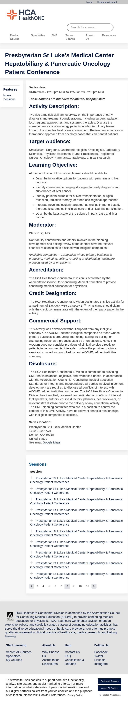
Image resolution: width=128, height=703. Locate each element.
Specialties (38, 35)
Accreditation (51, 660)
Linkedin (100, 660)
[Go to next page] (94, 586)
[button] (109, 695)
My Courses (14, 660)
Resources (109, 35)
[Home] (32, 14)
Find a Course (14, 37)
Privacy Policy (75, 695)
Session (36, 471)
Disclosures (50, 664)
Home (7, 95)
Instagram (101, 664)
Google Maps (51, 442)
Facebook (101, 652)
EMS (54, 35)
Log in (89, 2)
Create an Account (107, 2)
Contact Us (72, 652)
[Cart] (120, 3)
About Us (90, 37)
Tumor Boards (70, 37)
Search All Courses (19, 652)
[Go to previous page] (31, 586)
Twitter (98, 656)
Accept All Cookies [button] (109, 688)
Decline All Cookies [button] (109, 681)
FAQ (68, 656)
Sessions (9, 99)
